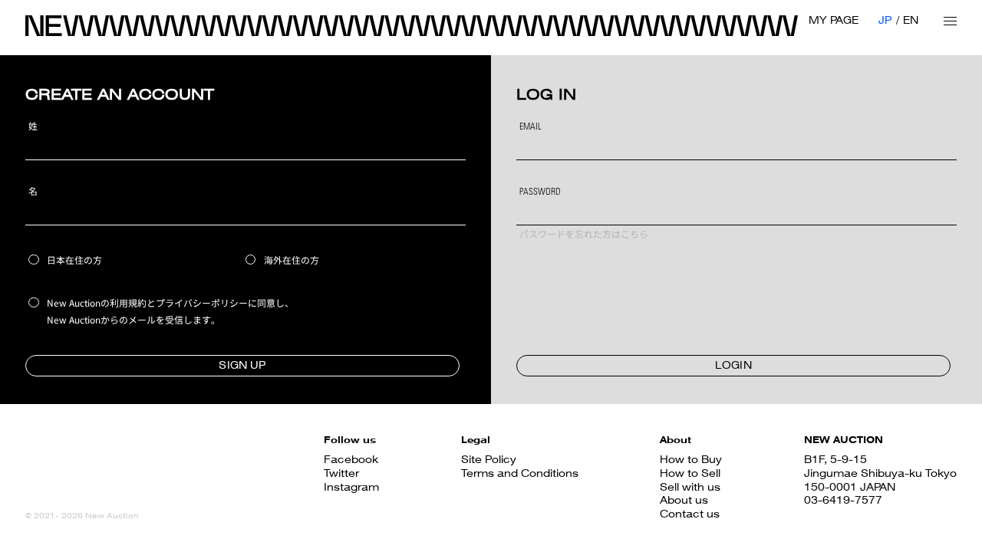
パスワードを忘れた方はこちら (583, 235)
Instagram (351, 487)
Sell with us (690, 487)
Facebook (351, 459)
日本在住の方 (74, 259)
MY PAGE (833, 20)
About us (684, 500)
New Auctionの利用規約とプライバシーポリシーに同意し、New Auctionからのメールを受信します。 (170, 310)
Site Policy (488, 459)
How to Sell (690, 473)
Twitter (341, 473)
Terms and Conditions (519, 473)
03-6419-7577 (843, 500)
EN (910, 20)
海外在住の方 (291, 259)
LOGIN (733, 365)
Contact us (690, 514)
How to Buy (691, 459)
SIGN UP (242, 365)
